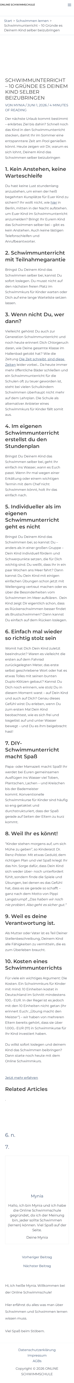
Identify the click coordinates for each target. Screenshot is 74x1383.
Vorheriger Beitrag (37, 1257)
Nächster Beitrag (37, 1265)
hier (54, 202)
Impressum (37, 1355)
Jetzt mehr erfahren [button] (21, 1078)
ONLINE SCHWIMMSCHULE (17, 4)
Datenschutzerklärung (37, 1350)
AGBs (37, 1361)
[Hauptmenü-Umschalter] (69, 4)
